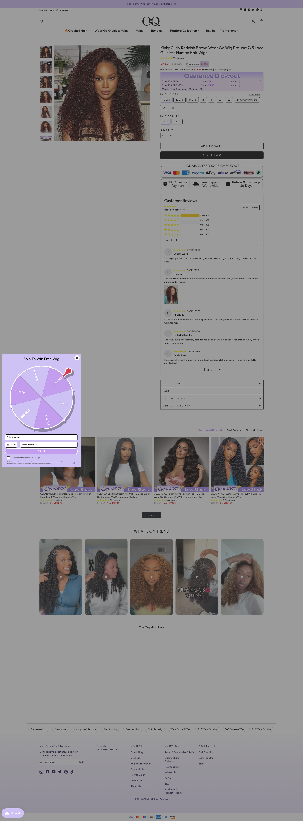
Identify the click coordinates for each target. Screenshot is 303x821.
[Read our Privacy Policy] (74, 463)
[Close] (77, 358)
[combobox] (11, 445)
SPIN (41, 451)
